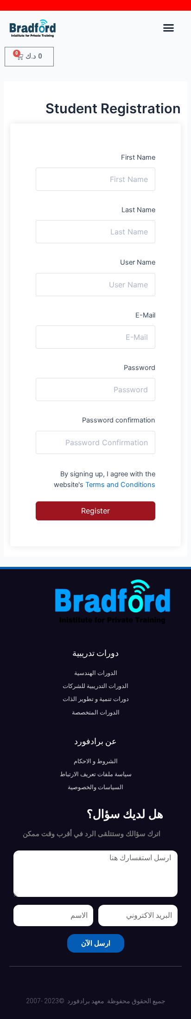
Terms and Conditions (120, 484)
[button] (169, 28)
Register (95, 510)
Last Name (138, 210)
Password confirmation (118, 420)
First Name (138, 157)
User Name (137, 262)
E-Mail (145, 315)
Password (139, 367)
